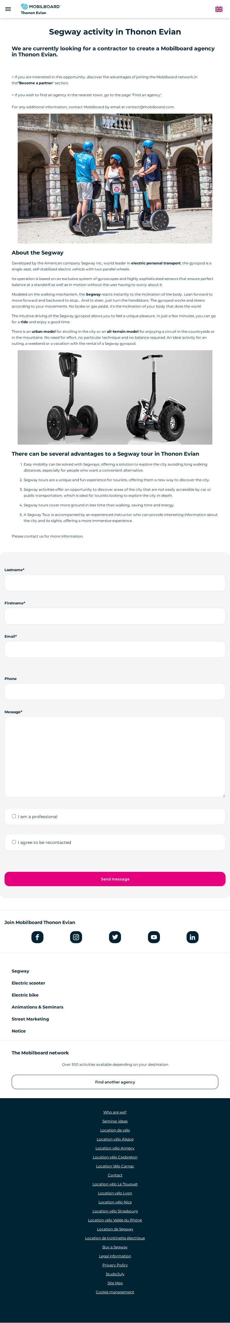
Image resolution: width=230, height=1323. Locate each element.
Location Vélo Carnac (115, 1166)
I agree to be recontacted (44, 842)
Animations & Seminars (37, 1007)
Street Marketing (30, 1019)
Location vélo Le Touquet (115, 1184)
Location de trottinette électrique (115, 1238)
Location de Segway (115, 1229)
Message (12, 712)
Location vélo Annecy (115, 1148)
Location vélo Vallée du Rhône (115, 1220)
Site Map (115, 1283)
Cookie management (115, 1292)
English (222, 9)
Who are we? (115, 1112)
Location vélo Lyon (115, 1193)
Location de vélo (115, 1130)
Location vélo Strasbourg (115, 1211)
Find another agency (115, 1082)
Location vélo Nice (115, 1202)
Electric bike (25, 995)
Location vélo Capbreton (115, 1157)
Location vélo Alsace (115, 1139)
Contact (115, 1175)
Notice (19, 1031)
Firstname (14, 603)
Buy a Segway (115, 1247)
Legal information (115, 1256)
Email (9, 636)
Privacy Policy (115, 1265)
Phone (10, 678)
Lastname (13, 570)
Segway (20, 971)
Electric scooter (28, 983)
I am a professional (38, 816)
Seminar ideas (115, 1121)
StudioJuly (115, 1274)
